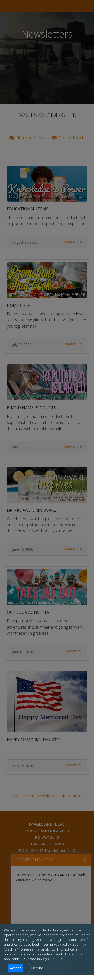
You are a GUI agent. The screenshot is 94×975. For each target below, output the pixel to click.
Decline (37, 968)
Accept (15, 968)
